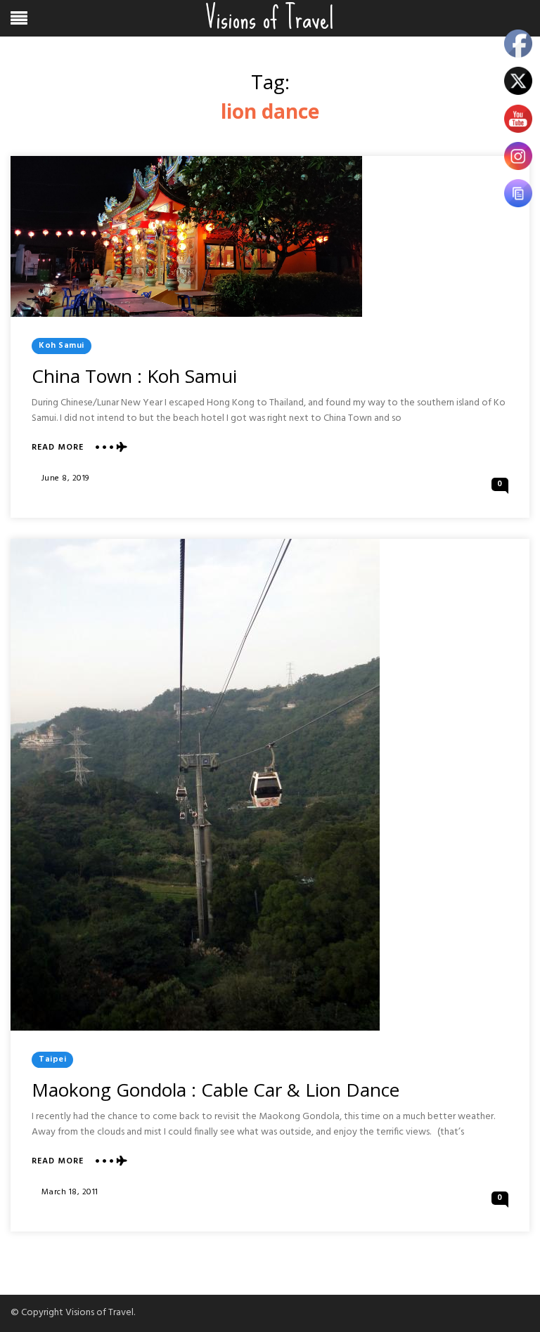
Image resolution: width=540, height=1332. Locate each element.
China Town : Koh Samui (134, 375)
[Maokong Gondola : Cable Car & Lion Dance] (195, 785)
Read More (58, 448)
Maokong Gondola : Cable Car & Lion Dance (215, 1089)
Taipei (52, 1059)
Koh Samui (61, 346)
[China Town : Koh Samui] (186, 236)
